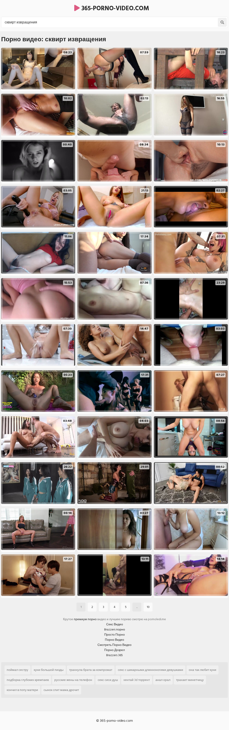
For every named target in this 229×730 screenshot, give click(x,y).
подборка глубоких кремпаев (28, 679)
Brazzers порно (114, 629)
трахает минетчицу (190, 679)
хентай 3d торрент (136, 679)
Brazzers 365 (114, 655)
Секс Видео (114, 624)
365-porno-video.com (114, 8)
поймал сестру (17, 669)
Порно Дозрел (114, 650)
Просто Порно (114, 634)
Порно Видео (114, 639)
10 (148, 606)
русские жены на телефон (73, 679)
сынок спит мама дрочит (61, 690)
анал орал (162, 679)
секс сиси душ (108, 679)
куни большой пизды (49, 669)
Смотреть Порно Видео (114, 644)
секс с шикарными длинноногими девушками (150, 669)
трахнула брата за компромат (90, 669)
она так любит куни (202, 669)
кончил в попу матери (22, 690)
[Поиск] (222, 22)
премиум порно (85, 619)
